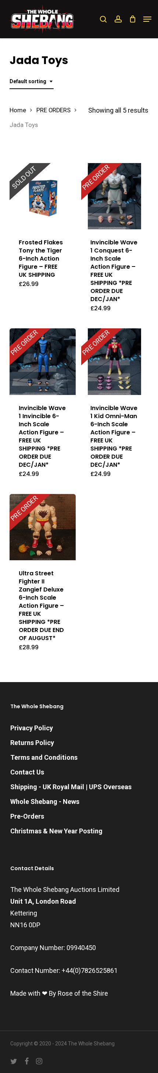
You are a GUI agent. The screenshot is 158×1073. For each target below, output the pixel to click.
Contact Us (27, 772)
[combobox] (32, 81)
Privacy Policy (31, 728)
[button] (147, 19)
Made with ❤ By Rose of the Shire (59, 993)
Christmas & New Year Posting (56, 831)
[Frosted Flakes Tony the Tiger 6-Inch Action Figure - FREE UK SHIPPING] (43, 196)
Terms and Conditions (44, 757)
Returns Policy (32, 742)
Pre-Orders (27, 816)
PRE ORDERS (53, 110)
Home (18, 110)
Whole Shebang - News (44, 801)
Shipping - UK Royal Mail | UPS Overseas (71, 787)
